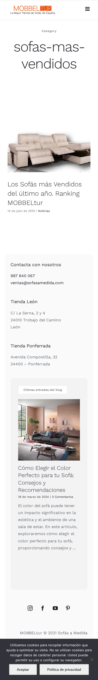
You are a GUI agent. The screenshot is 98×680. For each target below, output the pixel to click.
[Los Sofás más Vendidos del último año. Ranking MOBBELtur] (49, 141)
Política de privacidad (64, 670)
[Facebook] (42, 608)
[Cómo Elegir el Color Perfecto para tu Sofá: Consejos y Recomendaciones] (49, 430)
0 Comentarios (62, 497)
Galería (54, 141)
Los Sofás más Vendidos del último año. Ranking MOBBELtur (44, 141)
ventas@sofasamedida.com (37, 282)
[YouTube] (55, 608)
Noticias (44, 211)
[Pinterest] (68, 608)
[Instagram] (30, 608)
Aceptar (23, 670)
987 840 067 (23, 275)
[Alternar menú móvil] (87, 8)
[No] (91, 659)
